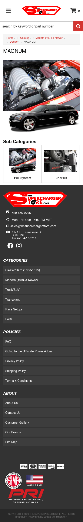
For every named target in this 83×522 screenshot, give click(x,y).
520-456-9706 (21, 213)
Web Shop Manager (55, 517)
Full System (22, 178)
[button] (41, 26)
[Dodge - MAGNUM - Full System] (22, 160)
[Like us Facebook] (10, 246)
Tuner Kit (60, 178)
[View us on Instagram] (19, 246)
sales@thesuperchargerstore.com (33, 225)
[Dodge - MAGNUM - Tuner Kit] (60, 160)
